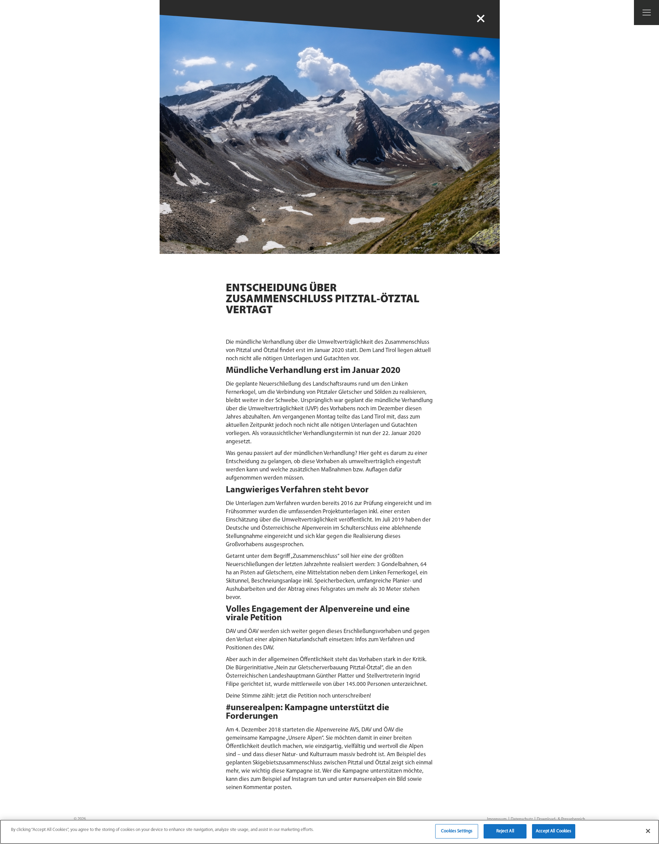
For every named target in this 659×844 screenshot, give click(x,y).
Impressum (497, 819)
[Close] (648, 831)
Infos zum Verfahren (379, 640)
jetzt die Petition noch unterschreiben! (323, 696)
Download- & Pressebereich (561, 819)
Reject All (505, 831)
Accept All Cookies (553, 831)
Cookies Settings (456, 831)
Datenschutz (522, 819)
